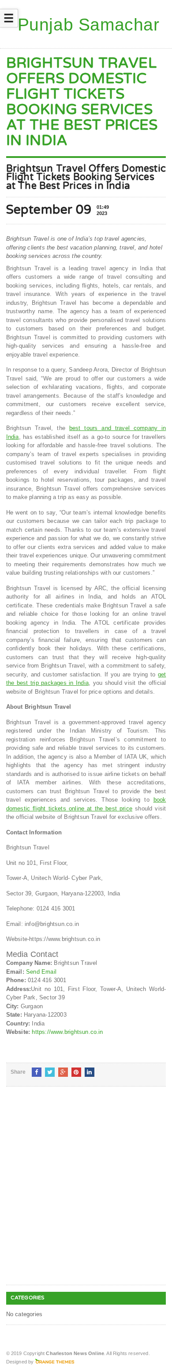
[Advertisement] (86, 1192)
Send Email (41, 971)
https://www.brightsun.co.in (67, 1032)
